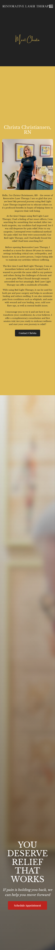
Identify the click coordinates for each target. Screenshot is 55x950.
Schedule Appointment (27, 905)
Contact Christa (27, 333)
